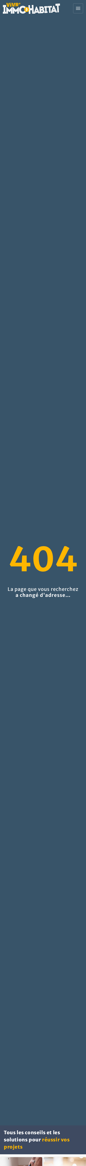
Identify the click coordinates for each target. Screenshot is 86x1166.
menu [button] (78, 8)
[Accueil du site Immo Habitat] (31, 8)
